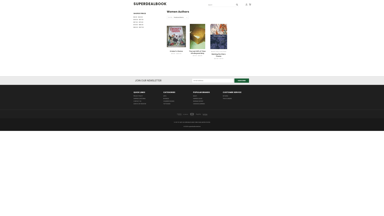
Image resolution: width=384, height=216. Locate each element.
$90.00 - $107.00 (139, 27)
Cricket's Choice (176, 51)
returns (225, 96)
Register (143, 104)
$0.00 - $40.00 (138, 17)
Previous (378, 209)
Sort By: (170, 17)
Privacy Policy (138, 96)
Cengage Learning (199, 104)
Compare (176, 36)
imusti (195, 96)
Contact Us (137, 101)
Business (166, 98)
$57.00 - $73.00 (138, 22)
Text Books (166, 104)
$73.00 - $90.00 (138, 25)
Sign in (136, 104)
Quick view (176, 32)
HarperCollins (197, 98)
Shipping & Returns (140, 98)
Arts (164, 96)
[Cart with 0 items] (250, 4)
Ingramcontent (198, 101)
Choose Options (176, 40)
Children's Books (168, 101)
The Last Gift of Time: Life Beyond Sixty (197, 52)
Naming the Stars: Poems (219, 55)
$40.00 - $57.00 (138, 19)
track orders (227, 98)
